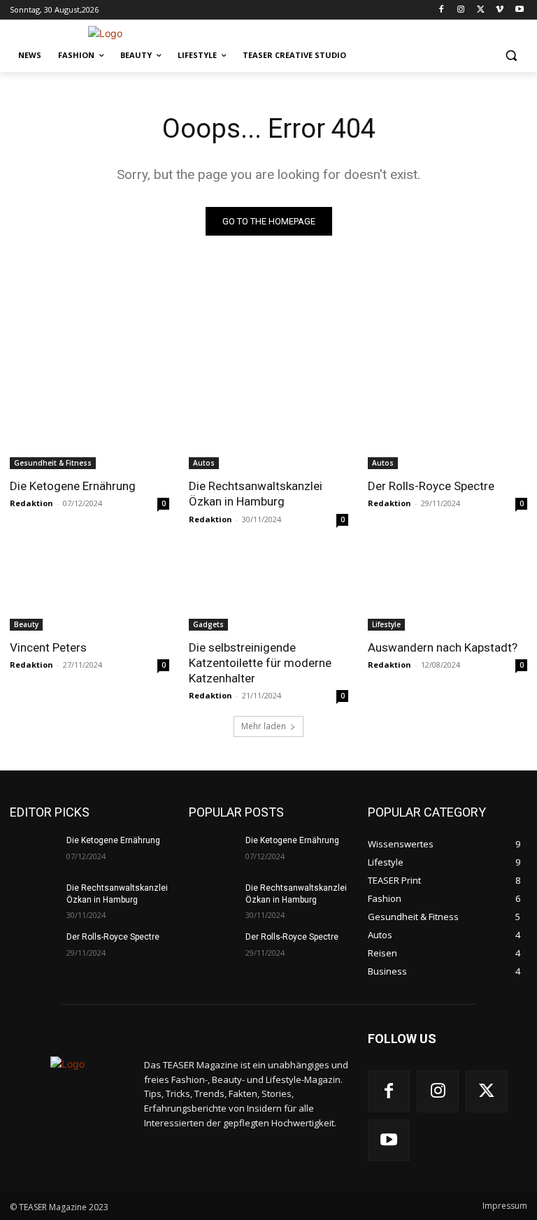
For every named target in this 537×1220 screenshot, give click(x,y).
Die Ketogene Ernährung (73, 486)
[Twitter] (481, 10)
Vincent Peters (48, 647)
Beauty (26, 624)
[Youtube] (519, 10)
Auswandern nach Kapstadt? (442, 647)
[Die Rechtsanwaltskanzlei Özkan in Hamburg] (268, 429)
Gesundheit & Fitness (53, 463)
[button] (510, 55)
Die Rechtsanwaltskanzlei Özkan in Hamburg (255, 493)
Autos (204, 463)
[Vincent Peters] (89, 591)
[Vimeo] (500, 10)
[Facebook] (442, 10)
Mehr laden (263, 726)
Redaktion (31, 503)
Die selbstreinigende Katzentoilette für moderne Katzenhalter (260, 662)
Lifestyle (386, 624)
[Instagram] (461, 10)
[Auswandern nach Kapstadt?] (447, 591)
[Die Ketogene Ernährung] (89, 429)
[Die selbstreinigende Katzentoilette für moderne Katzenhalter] (268, 591)
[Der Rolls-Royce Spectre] (447, 429)
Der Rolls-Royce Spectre (431, 486)
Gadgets (208, 624)
